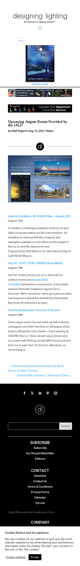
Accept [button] (35, 557)
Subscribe (40, 447)
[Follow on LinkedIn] (40, 393)
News (50, 130)
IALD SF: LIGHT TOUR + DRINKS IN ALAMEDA (35, 263)
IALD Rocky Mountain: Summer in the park (34, 310)
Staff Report (19, 130)
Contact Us (40, 481)
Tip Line (40, 503)
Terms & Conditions (40, 486)
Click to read (40, 84)
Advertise (40, 475)
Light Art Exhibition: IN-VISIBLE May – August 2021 (39, 216)
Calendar (40, 497)
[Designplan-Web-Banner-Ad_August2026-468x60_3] (40, 96)
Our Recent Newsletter (40, 453)
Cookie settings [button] (16, 557)
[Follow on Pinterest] (48, 393)
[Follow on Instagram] (55, 393)
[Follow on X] (32, 393)
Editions (40, 458)
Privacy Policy (40, 492)
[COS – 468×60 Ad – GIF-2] (40, 111)
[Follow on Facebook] (24, 393)
